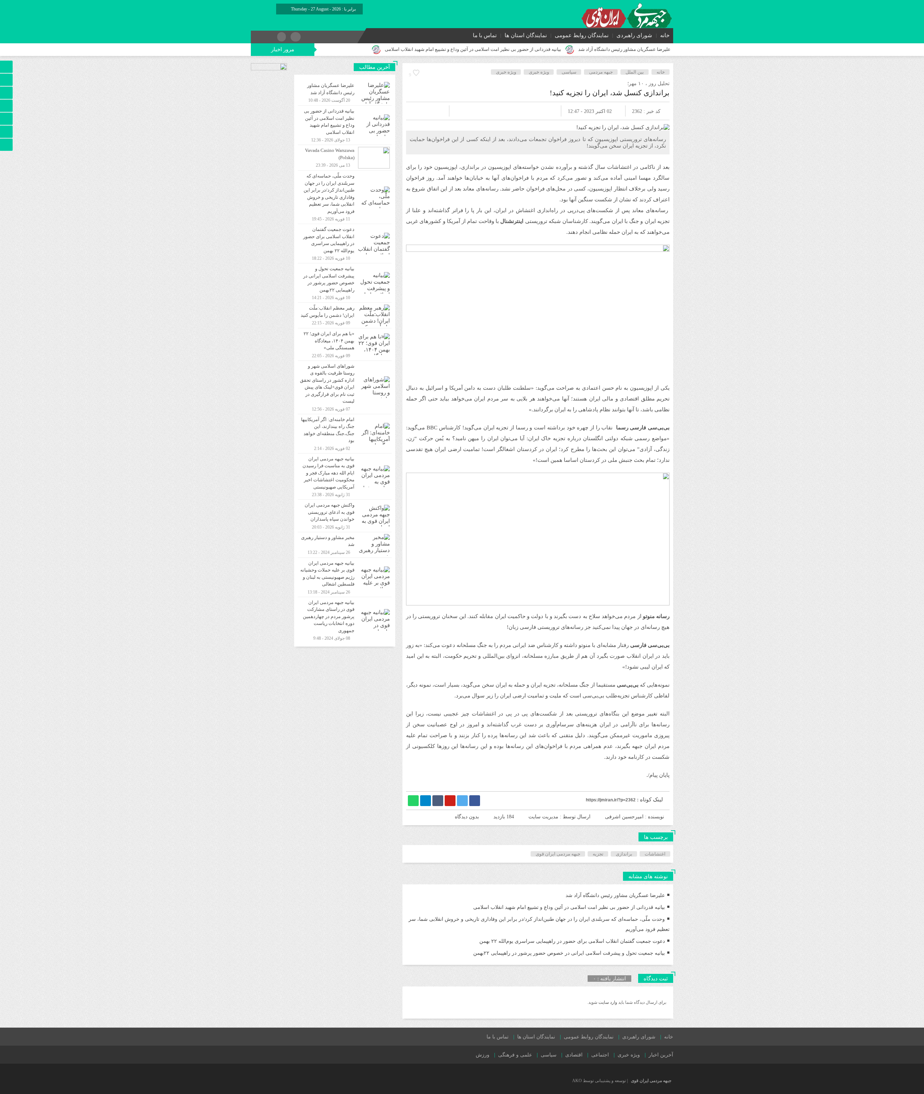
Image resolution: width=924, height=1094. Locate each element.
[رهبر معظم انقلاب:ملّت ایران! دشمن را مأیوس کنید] (345, 315)
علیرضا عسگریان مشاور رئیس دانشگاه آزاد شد (624, 49)
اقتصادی (574, 1055)
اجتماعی (600, 1055)
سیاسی (569, 72)
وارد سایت (607, 1002)
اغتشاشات (655, 854)
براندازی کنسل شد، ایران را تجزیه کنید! (610, 93)
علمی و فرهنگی (515, 1055)
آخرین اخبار (661, 1055)
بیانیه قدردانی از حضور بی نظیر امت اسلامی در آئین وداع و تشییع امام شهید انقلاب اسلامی (473, 49)
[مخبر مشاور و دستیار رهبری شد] (345, 544)
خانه (665, 35)
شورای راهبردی (634, 35)
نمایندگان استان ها (526, 35)
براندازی (624, 854)
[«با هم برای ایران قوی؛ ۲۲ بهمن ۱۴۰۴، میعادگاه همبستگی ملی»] (345, 344)
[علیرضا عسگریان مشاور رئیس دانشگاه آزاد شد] (345, 92)
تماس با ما (485, 35)
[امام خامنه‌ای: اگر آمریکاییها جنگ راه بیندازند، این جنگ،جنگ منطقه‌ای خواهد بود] (345, 433)
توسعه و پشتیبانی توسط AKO (599, 1080)
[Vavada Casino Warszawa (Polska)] (345, 157)
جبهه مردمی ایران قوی (558, 854)
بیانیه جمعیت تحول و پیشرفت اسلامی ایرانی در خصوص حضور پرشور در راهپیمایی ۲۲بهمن (569, 953)
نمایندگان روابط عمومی (582, 35)
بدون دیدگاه (467, 816)
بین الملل (635, 72)
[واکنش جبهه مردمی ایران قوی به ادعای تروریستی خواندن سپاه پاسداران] (345, 516)
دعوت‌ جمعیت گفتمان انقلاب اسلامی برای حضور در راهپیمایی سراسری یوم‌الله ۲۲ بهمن (572, 941)
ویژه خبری (539, 72)
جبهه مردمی (601, 72)
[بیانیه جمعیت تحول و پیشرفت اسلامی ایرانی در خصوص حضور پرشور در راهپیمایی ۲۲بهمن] (345, 282)
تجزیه (598, 854)
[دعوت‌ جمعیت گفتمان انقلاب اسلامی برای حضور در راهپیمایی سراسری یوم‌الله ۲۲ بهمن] (345, 243)
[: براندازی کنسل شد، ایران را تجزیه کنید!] (420, 110)
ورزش (482, 1055)
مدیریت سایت (543, 816)
